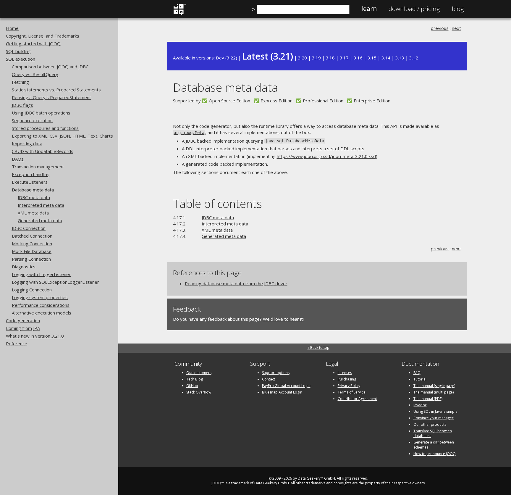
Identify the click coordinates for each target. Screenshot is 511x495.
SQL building (18, 51)
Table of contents (217, 203)
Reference (16, 343)
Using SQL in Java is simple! (435, 411)
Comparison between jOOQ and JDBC (50, 67)
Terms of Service (352, 392)
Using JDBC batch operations (41, 113)
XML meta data (33, 213)
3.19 (316, 58)
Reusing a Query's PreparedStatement (51, 97)
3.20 (302, 58)
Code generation (23, 320)
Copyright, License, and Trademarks (42, 36)
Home (12, 28)
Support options (276, 372)
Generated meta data (40, 220)
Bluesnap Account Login (282, 392)
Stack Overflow (198, 392)
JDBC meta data (34, 197)
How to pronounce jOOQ (434, 453)
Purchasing (347, 379)
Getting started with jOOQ (33, 43)
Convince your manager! (433, 417)
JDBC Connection (29, 228)
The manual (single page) (434, 385)
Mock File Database (31, 251)
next (456, 28)
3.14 (385, 58)
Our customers (198, 372)
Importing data (27, 143)
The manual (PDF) (427, 398)
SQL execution (20, 59)
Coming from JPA (23, 328)
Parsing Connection (31, 259)
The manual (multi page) (433, 392)
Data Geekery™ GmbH (316, 478)
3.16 (358, 58)
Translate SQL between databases (432, 433)
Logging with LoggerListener (41, 274)
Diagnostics (23, 267)
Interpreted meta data (41, 205)
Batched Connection (32, 236)
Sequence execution (32, 120)
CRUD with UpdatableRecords (42, 151)
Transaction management (38, 167)
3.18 (330, 58)
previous (440, 28)
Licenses (345, 372)
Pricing (414, 8)
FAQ (417, 372)
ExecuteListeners (30, 182)
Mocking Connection (32, 243)
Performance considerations (40, 305)
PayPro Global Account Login (286, 385)
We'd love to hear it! (283, 319)
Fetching (20, 82)
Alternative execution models (41, 313)
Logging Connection (32, 290)
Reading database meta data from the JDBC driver (236, 283)
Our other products (429, 424)
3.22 (231, 58)
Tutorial (419, 379)
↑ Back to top (318, 347)
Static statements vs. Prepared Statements (56, 90)
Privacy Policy (349, 385)
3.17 (344, 58)
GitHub (192, 385)
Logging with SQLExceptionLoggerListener (55, 282)
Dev (220, 58)
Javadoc (420, 404)
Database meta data (33, 190)
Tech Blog (194, 379)
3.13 (399, 58)
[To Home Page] (179, 14)
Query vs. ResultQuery (35, 74)
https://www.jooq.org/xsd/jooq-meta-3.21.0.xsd (326, 156)
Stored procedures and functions (45, 128)
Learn (369, 8)
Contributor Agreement (357, 398)
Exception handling (31, 174)
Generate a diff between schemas (433, 445)
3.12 (413, 58)
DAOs (18, 159)
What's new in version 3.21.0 (35, 336)
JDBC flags (22, 105)
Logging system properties (40, 297)
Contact (268, 379)
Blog (458, 8)
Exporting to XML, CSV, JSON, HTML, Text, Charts (62, 136)
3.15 (372, 58)
